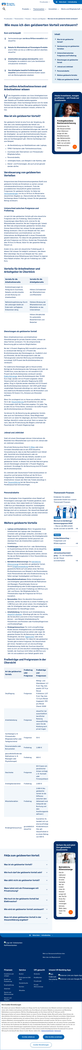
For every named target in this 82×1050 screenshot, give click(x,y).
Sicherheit (7, 989)
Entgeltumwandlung (20, 566)
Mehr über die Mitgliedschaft (51, 957)
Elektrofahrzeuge (10, 376)
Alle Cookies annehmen (53, 1037)
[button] (75, 147)
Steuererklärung (17, 402)
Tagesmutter (29, 637)
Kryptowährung (9, 985)
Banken (21, 974)
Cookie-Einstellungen (41, 1045)
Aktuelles (22, 990)
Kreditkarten (38, 977)
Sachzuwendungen (11, 193)
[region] (41, 1026)
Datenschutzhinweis (47, 1031)
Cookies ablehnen (28, 1037)
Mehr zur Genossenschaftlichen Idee (54, 953)
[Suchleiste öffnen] (4, 9)
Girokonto (37, 974)
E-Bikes (32, 447)
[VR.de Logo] (11, 4)
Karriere (21, 987)
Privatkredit (37, 981)
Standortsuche (23, 983)
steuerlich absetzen (14, 614)
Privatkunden (44, 2)
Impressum (57, 1031)
